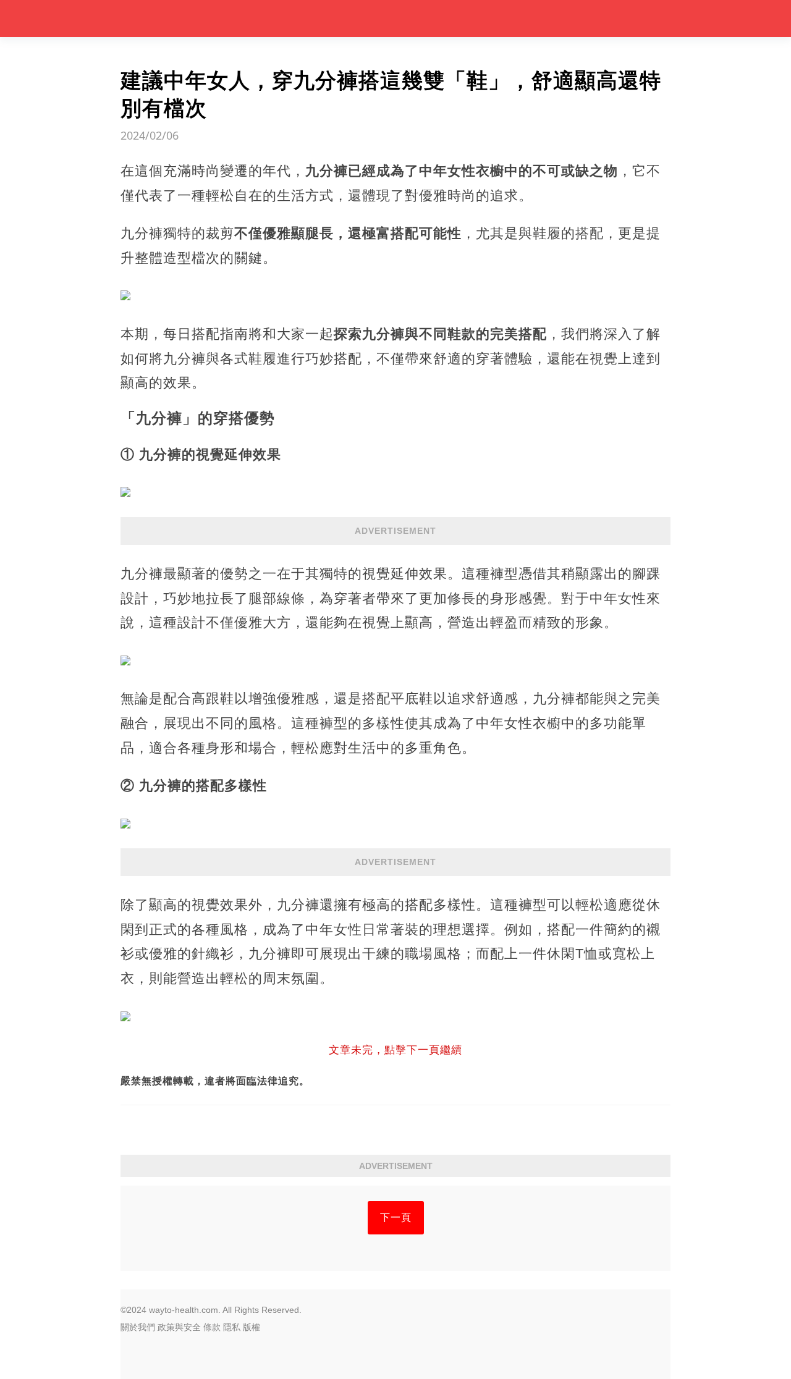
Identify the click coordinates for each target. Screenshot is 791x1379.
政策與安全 (179, 1327)
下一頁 (396, 1217)
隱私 (231, 1327)
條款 (212, 1327)
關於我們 (138, 1327)
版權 (251, 1327)
